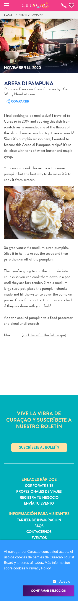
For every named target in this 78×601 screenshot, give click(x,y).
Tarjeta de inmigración (39, 520)
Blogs (8, 15)
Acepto (64, 581)
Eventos (39, 537)
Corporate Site (39, 485)
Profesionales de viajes (39, 491)
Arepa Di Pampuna (31, 15)
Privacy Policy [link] (40, 568)
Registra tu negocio (39, 497)
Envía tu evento (39, 503)
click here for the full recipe (44, 335)
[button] (35, 5)
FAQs (39, 526)
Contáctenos (39, 531)
